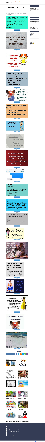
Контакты (7, 421)
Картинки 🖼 (33, 1)
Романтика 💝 (22, 3)
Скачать (17, 29)
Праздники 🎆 (14, 3)
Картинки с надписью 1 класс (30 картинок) (15, 431)
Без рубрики (32, 33)
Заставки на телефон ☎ (23, 1)
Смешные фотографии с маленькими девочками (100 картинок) (22, 409)
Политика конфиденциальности (17, 421)
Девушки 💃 (14, 1)
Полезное (32, 41)
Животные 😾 (18, 1)
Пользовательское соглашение (25, 421)
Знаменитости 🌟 (29, 1)
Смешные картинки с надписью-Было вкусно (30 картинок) (10, 409)
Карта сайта (10, 421)
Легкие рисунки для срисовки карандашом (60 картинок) (15, 429)
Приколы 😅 (18, 3)
